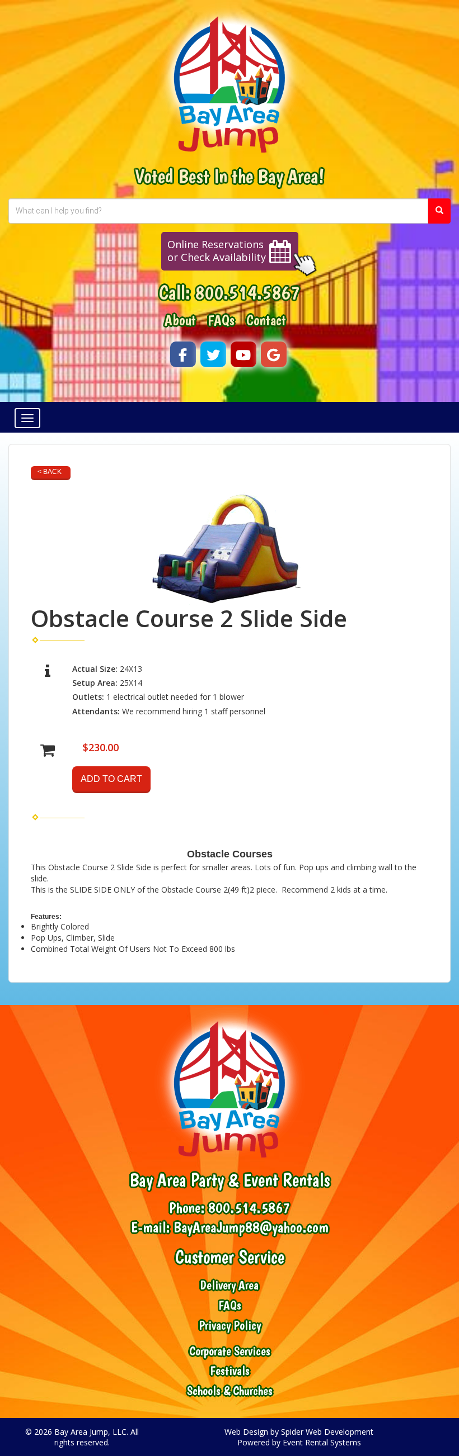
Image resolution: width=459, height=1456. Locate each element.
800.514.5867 (247, 292)
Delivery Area (229, 1285)
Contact (266, 320)
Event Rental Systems (322, 1442)
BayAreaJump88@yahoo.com (251, 1227)
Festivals (230, 1370)
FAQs (221, 320)
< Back (50, 472)
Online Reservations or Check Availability (216, 251)
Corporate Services (229, 1351)
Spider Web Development (327, 1431)
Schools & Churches (230, 1390)
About (180, 320)
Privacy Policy (230, 1325)
